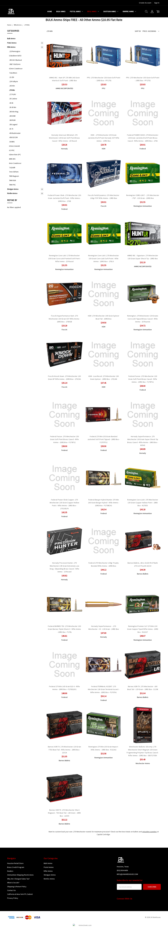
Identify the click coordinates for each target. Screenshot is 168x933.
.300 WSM (12, 116)
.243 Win (12, 86)
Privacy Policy (12, 898)
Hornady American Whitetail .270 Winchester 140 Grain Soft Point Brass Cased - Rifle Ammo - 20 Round (64, 138)
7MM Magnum (14, 176)
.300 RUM (12, 120)
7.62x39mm (13, 73)
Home (49, 11)
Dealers (10, 871)
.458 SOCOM (13, 137)
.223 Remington (14, 51)
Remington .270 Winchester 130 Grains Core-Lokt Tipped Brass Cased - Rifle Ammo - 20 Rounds (142, 319)
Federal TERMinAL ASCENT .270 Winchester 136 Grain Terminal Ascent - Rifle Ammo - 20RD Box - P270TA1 (103, 689)
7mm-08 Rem (14, 172)
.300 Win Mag (13, 112)
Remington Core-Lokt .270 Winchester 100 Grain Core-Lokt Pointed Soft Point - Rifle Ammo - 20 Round (64, 258)
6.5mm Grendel (14, 146)
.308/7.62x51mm (14, 64)
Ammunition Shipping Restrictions (20, 875)
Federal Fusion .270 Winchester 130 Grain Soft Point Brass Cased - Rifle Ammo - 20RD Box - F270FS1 (142, 379)
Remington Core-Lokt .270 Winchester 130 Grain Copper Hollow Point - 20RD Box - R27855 (142, 503)
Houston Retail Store (15, 863)
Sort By (138, 31)
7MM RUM (12, 180)
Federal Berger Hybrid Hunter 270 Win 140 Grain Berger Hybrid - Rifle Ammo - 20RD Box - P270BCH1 (103, 503)
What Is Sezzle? (13, 882)
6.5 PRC (12, 150)
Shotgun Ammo (109, 11)
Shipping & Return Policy (16, 886)
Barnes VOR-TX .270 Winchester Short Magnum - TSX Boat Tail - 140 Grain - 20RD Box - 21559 (64, 813)
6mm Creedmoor (15, 163)
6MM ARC (12, 159)
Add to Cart (64, 63)
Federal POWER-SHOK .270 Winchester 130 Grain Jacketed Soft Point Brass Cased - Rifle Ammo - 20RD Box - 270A (142, 138)
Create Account (145, 3)
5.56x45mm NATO (15, 56)
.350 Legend (13, 124)
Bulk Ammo (60, 11)
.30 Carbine (13, 99)
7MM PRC (12, 185)
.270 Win (12, 90)
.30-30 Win (12, 107)
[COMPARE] (78, 46)
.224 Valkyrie (13, 81)
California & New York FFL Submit (20, 894)
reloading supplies (149, 831)
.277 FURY (12, 94)
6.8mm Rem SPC (15, 154)
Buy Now (64, 68)
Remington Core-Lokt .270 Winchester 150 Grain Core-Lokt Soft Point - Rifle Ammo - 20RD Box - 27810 (103, 258)
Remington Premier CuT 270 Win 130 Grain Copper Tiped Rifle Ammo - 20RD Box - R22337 (142, 629)
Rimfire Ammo (128, 11)
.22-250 (11, 77)
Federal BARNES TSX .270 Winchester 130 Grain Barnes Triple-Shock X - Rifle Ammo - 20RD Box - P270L (64, 629)
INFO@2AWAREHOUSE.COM (127, 874)
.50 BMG (12, 142)
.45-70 (11, 129)
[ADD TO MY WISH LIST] (78, 51)
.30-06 (11, 103)
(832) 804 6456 (122, 870)
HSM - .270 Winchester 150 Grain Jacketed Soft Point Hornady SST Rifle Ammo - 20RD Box (103, 138)
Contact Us (11, 890)
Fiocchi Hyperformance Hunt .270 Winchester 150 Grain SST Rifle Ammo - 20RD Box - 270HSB (64, 319)
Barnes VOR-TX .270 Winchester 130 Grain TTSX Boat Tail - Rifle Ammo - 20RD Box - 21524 (64, 750)
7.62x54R (12, 167)
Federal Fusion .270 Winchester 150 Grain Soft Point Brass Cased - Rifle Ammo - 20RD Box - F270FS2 (64, 439)
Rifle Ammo (92, 11)
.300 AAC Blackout (15, 60)
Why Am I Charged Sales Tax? (18, 879)
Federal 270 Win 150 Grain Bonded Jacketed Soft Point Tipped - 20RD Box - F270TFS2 (103, 439)
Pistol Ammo (75, 11)
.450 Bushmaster (14, 133)
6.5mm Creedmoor (15, 68)
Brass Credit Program (15, 867)
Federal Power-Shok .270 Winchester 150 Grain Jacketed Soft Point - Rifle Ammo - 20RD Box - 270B (64, 198)
